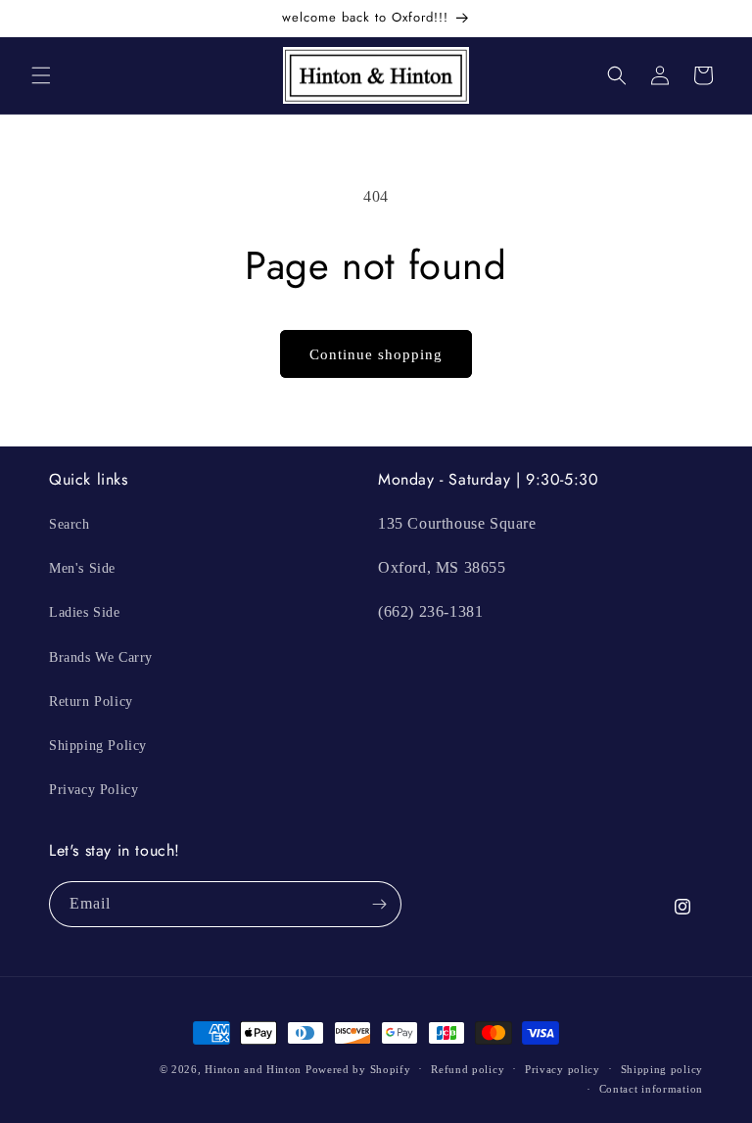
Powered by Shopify (358, 1069)
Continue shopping (376, 354)
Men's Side (82, 568)
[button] (41, 75)
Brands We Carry (101, 657)
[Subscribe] (378, 904)
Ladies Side (84, 612)
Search (69, 524)
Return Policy (91, 701)
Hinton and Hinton (253, 1069)
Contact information (651, 1089)
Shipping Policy (98, 745)
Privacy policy (562, 1069)
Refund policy (467, 1069)
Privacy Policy (93, 789)
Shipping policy (662, 1069)
